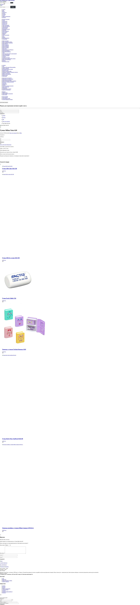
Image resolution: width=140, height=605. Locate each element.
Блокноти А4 (4, 21)
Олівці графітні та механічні (7, 93)
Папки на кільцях (5, 46)
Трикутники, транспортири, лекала (8, 58)
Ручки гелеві (4, 94)
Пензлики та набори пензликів (8, 81)
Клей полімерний (5, 31)
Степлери (4, 56)
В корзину (2, 142)
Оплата (3, 15)
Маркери (4, 91)
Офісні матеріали (5, 40)
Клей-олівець (4, 32)
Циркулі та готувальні (6, 89)
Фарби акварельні (5, 86)
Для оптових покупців (4, 102)
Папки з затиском (5, 44)
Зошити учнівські (5, 68)
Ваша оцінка (2, 545)
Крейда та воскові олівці (6, 71)
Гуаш (3, 66)
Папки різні (4, 48)
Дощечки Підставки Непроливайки (8, 67)
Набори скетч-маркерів (6, 74)
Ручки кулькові (5, 96)
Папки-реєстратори (5, 50)
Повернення (9, 144)
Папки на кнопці (5, 47)
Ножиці (3, 37)
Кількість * (2, 598)
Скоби (3, 52)
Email (1, 557)
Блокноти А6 (4, 23)
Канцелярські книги (6, 29)
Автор (1, 555)
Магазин (3, 117)
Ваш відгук (2, 553)
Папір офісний (5, 43)
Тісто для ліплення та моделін (7, 85)
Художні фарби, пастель (6, 88)
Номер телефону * (3, 602)
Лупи (3, 36)
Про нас (3, 13)
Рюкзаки (3, 84)
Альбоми (4, 65)
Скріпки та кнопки (5, 55)
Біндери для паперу (5, 19)
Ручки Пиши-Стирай (6, 98)
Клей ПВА (4, 30)
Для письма (4, 12)
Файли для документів (6, 59)
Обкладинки (4, 76)
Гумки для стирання (6, 26)
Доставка (4, 14)
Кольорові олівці (5, 70)
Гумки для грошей (5, 25)
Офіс (3, 10)
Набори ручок (4, 92)
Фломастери (4, 87)
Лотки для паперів (5, 35)
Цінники (3, 60)
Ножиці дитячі (5, 75)
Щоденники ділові (5, 61)
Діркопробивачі (5, 27)
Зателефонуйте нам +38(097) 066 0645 (7, 0)
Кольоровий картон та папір (7, 69)
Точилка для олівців (6, 57)
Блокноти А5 (4, 22)
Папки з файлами (5, 45)
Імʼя (0, 600)
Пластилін (4, 82)
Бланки (3, 20)
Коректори (4, 33)
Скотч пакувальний (6, 54)
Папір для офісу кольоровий (7, 42)
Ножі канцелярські (5, 38)
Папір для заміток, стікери (7, 41)
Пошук (11, 2)
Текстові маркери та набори (7, 99)
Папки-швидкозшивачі (6, 51)
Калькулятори (4, 28)
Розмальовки (4, 83)
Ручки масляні (5, 97)
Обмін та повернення (6, 16)
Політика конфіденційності (7, 591)
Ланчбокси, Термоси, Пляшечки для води (10, 72)
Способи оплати (5, 589)
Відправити (2, 604)
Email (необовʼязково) (4, 603)
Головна (3, 9)
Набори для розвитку (6, 73)
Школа (3, 11)
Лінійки (3, 34)
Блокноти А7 (4, 24)
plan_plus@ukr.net (3, 564)
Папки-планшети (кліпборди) (7, 49)
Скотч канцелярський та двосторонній (9, 53)
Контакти (4, 17)
